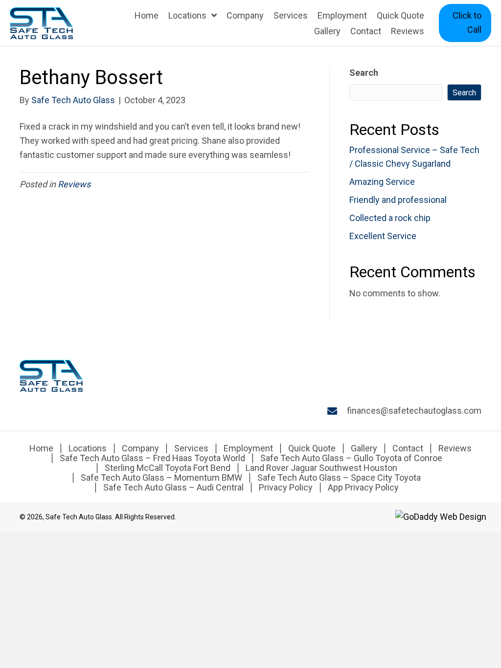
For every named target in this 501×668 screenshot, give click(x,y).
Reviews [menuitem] (455, 448)
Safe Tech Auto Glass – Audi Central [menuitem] (173, 487)
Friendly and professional (398, 200)
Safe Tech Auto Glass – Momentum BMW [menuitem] (161, 478)
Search (363, 72)
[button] (465, 23)
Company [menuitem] (140, 448)
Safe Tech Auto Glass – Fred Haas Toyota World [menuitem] (152, 458)
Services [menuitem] (191, 448)
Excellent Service (382, 236)
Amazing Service (382, 182)
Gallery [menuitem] (364, 448)
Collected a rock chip (390, 218)
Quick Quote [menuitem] (312, 448)
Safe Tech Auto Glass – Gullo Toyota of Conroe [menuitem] (351, 458)
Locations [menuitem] (87, 448)
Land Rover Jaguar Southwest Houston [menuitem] (321, 468)
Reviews (74, 184)
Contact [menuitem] (407, 448)
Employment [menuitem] (248, 448)
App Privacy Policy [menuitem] (363, 487)
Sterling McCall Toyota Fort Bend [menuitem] (167, 468)
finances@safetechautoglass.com (414, 410)
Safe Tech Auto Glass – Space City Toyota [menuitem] (339, 478)
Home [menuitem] (41, 448)
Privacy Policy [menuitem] (286, 487)
